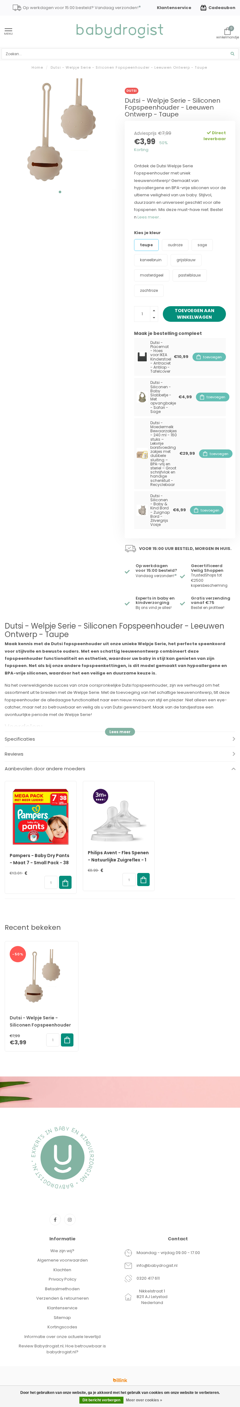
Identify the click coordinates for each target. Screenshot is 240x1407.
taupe (146, 245)
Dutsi (132, 90)
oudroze (175, 245)
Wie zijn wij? (62, 1251)
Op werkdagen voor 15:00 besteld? (156, 568)
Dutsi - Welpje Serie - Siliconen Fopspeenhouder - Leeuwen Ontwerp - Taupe (41, 1025)
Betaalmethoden (62, 1289)
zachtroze (149, 290)
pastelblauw (189, 275)
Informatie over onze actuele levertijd (62, 1337)
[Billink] (120, 1380)
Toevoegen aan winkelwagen (194, 313)
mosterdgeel (151, 275)
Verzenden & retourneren (62, 1298)
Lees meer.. (149, 217)
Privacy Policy (62, 1279)
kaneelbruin (151, 259)
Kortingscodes (62, 1327)
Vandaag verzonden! (156, 575)
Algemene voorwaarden (62, 1260)
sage (202, 245)
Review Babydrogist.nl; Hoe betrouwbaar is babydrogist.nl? (62, 1349)
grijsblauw (186, 259)
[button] (60, 192)
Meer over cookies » (144, 1400)
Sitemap (62, 1318)
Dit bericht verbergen (101, 1400)
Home (37, 67)
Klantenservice (174, 8)
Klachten (62, 1270)
